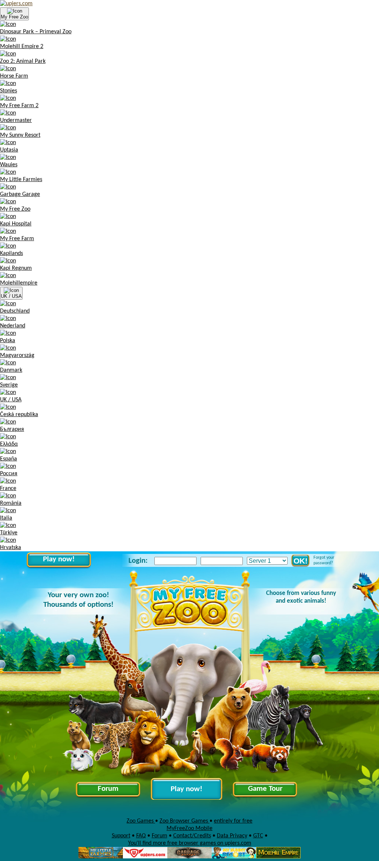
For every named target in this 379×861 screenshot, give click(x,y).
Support (121, 836)
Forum (108, 789)
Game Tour (265, 789)
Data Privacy (232, 836)
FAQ (141, 836)
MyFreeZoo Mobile (189, 828)
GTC (258, 836)
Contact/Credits (192, 836)
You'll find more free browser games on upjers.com (189, 843)
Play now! (59, 559)
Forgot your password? (323, 560)
